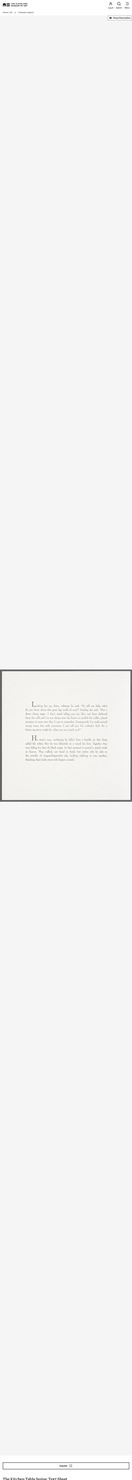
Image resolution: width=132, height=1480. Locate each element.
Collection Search (26, 12)
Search (119, 8)
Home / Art (7, 12)
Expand (63, 1465)
